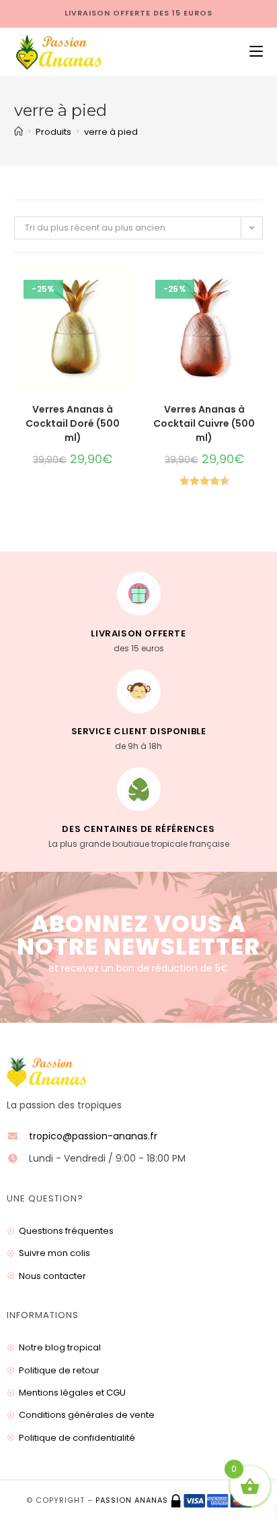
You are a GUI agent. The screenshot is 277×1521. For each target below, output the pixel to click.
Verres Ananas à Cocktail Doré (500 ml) (73, 423)
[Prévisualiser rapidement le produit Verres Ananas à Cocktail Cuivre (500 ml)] (258, 289)
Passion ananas (131, 1500)
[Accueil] (18, 131)
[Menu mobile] (251, 52)
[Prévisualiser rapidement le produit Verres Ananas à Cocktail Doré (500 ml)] (127, 289)
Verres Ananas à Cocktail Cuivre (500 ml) (204, 423)
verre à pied (111, 131)
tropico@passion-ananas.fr (93, 1136)
